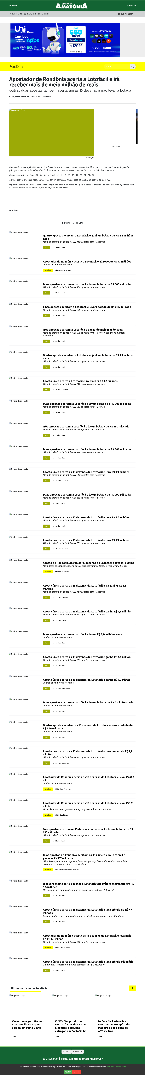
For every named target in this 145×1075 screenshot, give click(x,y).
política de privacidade (116, 1067)
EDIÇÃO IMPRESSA (125, 14)
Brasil (46, 242)
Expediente (77, 1046)
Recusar (76, 1072)
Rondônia (48, 264)
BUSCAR (132, 6)
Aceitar (68, 1072)
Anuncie (66, 1046)
